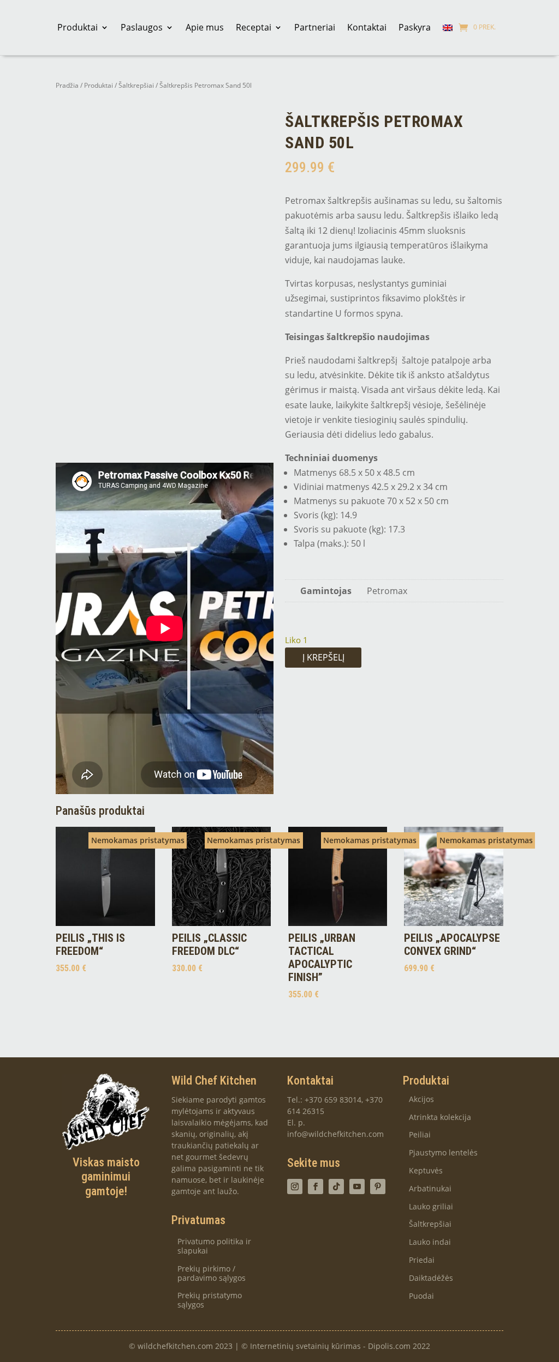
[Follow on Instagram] (294, 1186)
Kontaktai (366, 27)
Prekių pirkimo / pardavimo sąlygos (211, 1273)
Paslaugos (142, 27)
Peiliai (420, 1135)
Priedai (422, 1260)
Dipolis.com (389, 1346)
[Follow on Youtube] (357, 1186)
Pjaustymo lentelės (443, 1153)
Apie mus (205, 27)
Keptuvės (426, 1171)
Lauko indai (430, 1242)
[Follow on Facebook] (315, 1186)
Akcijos (421, 1099)
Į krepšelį (323, 657)
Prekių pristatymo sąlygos (209, 1300)
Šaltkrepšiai (136, 85)
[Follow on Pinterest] (377, 1186)
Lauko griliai (431, 1207)
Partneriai (314, 27)
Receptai (253, 27)
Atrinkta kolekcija (440, 1117)
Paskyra (415, 27)
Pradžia (67, 85)
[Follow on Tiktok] (336, 1186)
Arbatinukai (430, 1189)
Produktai (77, 27)
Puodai (421, 1296)
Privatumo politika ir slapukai (214, 1246)
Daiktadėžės (431, 1278)
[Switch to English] (448, 27)
